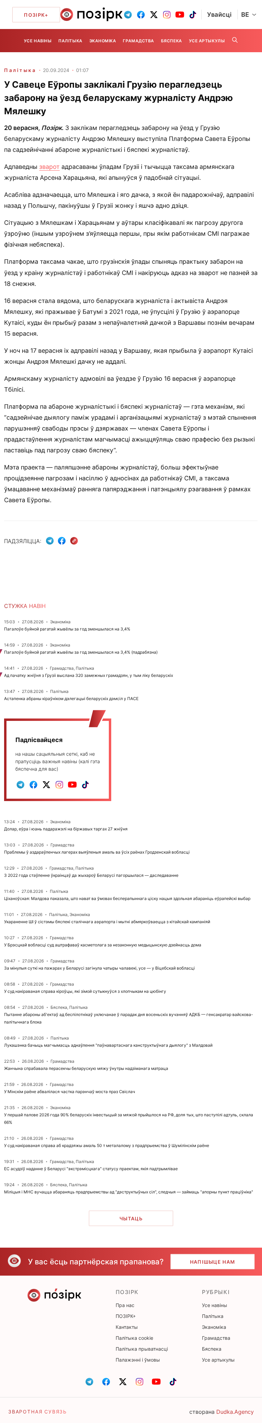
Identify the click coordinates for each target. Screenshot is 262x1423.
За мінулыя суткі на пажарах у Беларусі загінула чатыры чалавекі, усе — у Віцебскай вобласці (99, 968)
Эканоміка (102, 40)
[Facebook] (62, 541)
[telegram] (128, 15)
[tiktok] (193, 15)
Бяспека (171, 40)
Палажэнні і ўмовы (138, 1360)
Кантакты (127, 1327)
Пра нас (125, 1305)
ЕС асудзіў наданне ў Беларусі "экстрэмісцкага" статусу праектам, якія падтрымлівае (91, 1168)
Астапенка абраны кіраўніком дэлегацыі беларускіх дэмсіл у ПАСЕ (71, 698)
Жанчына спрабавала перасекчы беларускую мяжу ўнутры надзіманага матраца (86, 1068)
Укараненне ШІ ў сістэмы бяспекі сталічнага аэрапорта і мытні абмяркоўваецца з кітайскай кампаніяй (107, 921)
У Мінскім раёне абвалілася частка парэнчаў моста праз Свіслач (69, 1091)
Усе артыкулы (207, 40)
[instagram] (167, 15)
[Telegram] (50, 541)
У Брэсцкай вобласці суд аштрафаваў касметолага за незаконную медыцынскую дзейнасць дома (102, 944)
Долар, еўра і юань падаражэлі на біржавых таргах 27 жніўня (66, 828)
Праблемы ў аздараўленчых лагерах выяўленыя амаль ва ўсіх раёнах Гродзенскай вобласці (97, 852)
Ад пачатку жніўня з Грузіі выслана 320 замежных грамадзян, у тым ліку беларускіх (88, 675)
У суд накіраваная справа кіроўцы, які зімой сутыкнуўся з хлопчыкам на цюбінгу (85, 991)
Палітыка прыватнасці (142, 1349)
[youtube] (180, 15)
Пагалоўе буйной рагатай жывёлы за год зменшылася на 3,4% (67, 628)
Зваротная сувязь (37, 1411)
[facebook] (141, 15)
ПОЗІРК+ (126, 1316)
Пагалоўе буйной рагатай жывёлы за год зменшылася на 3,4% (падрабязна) (81, 652)
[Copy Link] (74, 541)
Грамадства (138, 40)
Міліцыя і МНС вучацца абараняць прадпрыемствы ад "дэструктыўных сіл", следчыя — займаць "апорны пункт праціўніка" (128, 1191)
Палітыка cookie (134, 1338)
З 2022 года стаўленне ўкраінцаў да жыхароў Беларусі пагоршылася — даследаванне (91, 875)
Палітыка (70, 40)
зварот (49, 166)
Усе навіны (38, 40)
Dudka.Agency (235, 1411)
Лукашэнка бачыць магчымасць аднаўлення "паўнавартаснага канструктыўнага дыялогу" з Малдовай (108, 1045)
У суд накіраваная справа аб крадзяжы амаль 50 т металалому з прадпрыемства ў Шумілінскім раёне (106, 1145)
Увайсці (219, 14)
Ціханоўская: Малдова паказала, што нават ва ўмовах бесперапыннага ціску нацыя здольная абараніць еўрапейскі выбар (127, 898)
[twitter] (154, 15)
